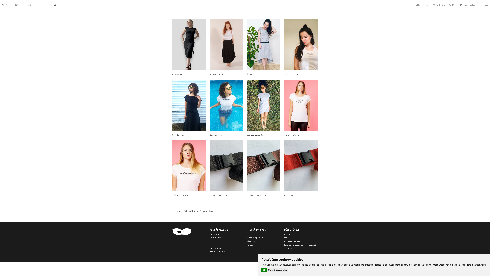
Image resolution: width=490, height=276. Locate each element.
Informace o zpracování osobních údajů (300, 245)
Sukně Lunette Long (218, 74)
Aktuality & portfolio (255, 238)
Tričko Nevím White (180, 195)
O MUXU (426, 5)
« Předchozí (186, 211)
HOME (417, 5)
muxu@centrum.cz (217, 251)
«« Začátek (176, 211)
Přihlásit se (483, 5)
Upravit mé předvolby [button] (277, 270)
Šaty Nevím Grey (216, 135)
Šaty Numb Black (179, 135)
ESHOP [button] (15, 5)
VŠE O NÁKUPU (439, 5)
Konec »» (212, 211)
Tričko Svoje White (291, 135)
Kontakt (250, 245)
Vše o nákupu (252, 241)
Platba (287, 238)
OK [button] (264, 270)
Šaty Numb (251, 74)
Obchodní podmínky (292, 241)
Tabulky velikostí (291, 248)
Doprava (287, 234)
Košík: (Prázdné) (468, 5)
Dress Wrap (177, 74)
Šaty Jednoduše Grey (255, 135)
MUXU (5, 5)
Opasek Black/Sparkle (218, 195)
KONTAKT (452, 5)
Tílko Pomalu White (292, 74)
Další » (205, 211)
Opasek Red (289, 195)
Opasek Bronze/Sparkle (256, 195)
